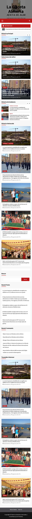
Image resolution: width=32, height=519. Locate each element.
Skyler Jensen (6, 334)
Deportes (11, 115)
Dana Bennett (6, 337)
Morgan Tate (6, 340)
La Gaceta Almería (16, 9)
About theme (13, 509)
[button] (2, 20)
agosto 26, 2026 (15, 53)
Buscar (3, 274)
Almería (4, 87)
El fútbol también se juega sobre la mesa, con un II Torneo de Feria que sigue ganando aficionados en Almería (15, 233)
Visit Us (20, 509)
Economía (11, 46)
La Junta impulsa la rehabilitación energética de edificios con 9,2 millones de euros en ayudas (16, 50)
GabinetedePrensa (7, 53)
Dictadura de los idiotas (17, 334)
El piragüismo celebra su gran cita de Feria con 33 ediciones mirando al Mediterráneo (19, 117)
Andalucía (5, 46)
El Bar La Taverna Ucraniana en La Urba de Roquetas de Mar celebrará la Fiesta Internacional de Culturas (15, 345)
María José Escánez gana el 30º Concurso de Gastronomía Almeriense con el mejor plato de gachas (16, 262)
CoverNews (12, 516)
